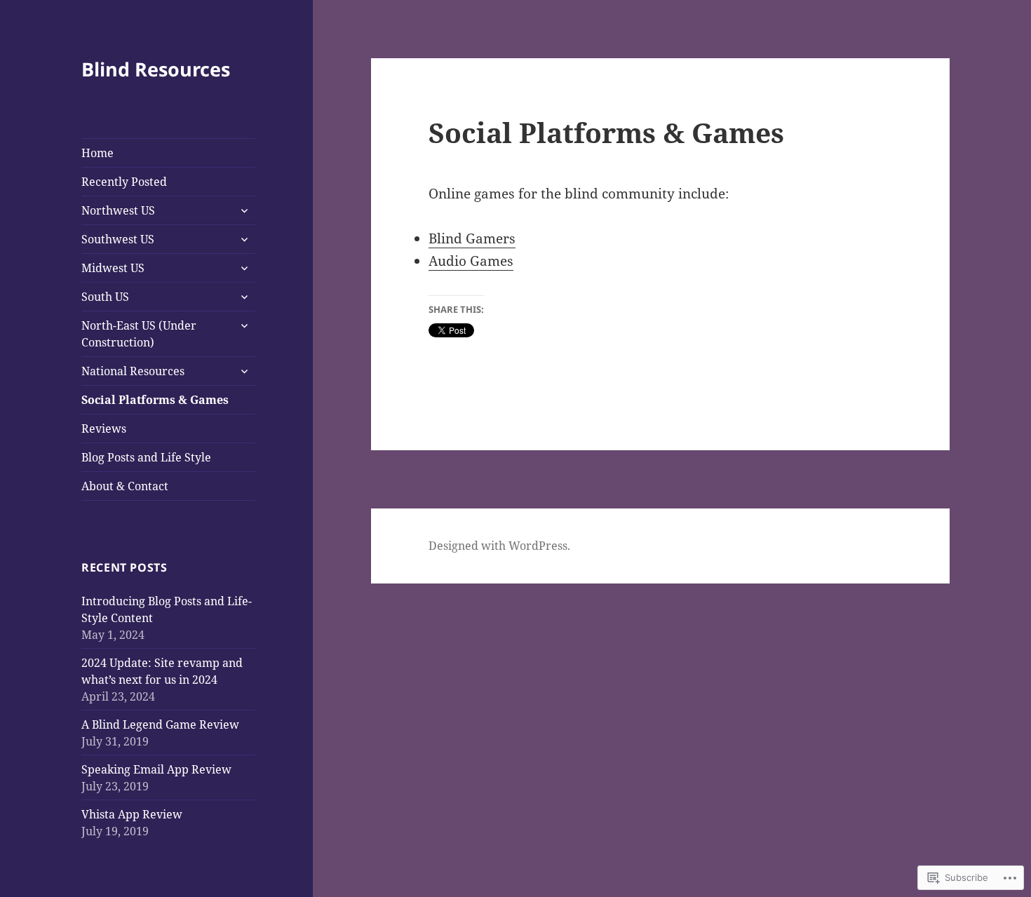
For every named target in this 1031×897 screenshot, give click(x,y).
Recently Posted (124, 181)
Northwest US (118, 210)
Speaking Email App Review (156, 769)
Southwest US (117, 239)
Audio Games (471, 261)
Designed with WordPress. (499, 545)
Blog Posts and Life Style (146, 457)
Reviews (103, 428)
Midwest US (112, 268)
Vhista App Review (131, 814)
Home (97, 153)
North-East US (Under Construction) (138, 334)
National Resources (132, 371)
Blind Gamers (472, 238)
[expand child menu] (244, 210)
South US (105, 296)
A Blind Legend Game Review (160, 724)
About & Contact (124, 486)
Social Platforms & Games (155, 399)
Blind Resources (155, 69)
